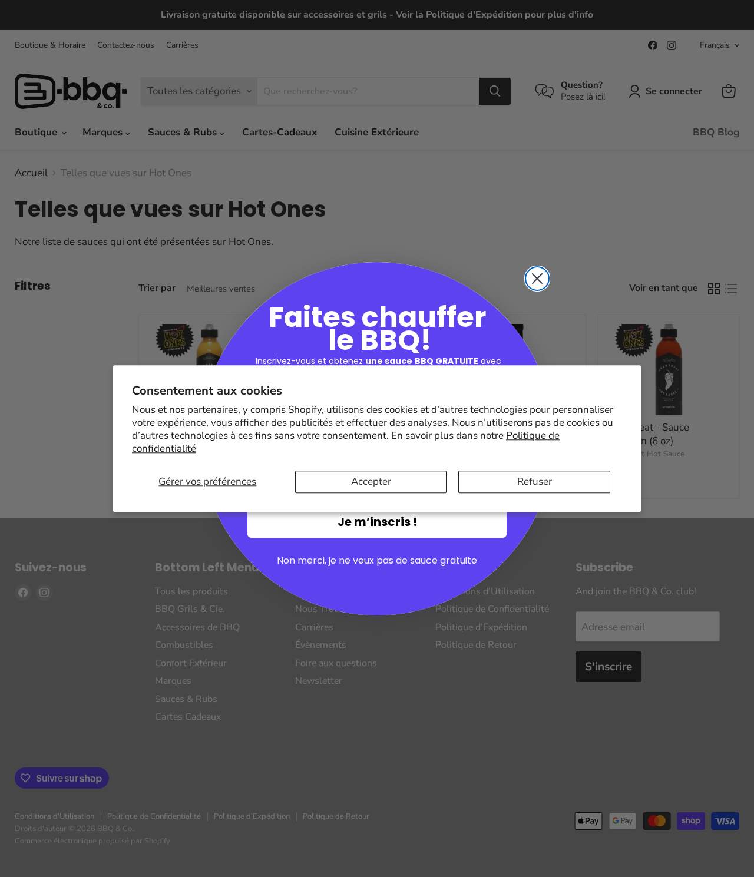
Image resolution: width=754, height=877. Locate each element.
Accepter (371, 481)
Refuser (534, 481)
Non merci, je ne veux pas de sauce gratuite (377, 560)
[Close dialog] (537, 278)
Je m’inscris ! (377, 522)
